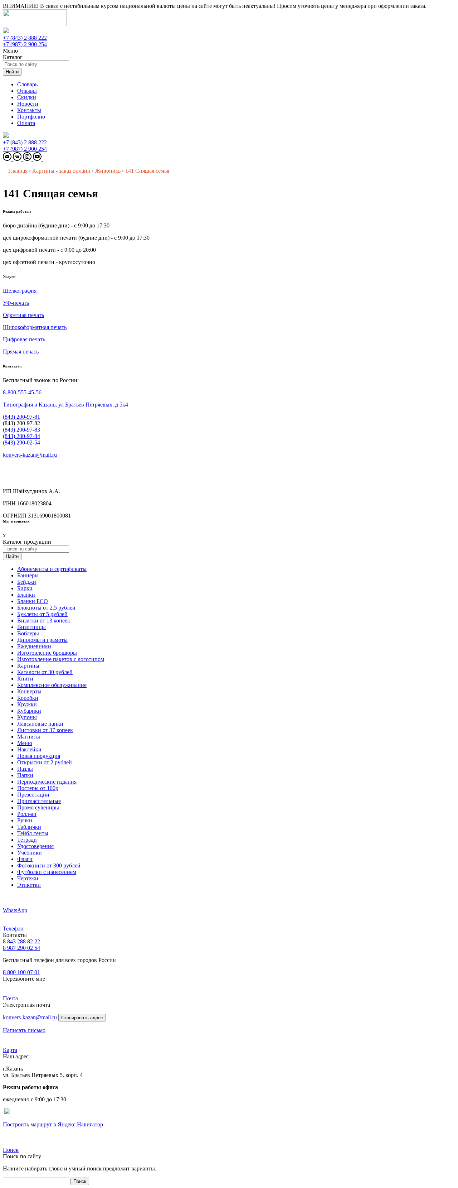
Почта (10, 998)
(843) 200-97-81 (21, 417)
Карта (10, 1050)
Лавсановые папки (40, 724)
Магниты (28, 737)
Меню (24, 743)
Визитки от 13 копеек (43, 620)
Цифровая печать (24, 339)
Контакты (29, 110)
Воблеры (28, 633)
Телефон (13, 928)
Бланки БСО (32, 601)
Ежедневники (34, 646)
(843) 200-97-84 (21, 436)
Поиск (11, 1150)
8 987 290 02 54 (21, 948)
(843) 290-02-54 (21, 442)
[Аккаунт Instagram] (28, 159)
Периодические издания (47, 782)
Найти (12, 71)
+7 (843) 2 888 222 (25, 38)
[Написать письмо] (8, 159)
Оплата (26, 123)
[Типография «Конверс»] (35, 24)
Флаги (25, 859)
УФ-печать (16, 303)
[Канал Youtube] (38, 159)
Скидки (26, 97)
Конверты (29, 691)
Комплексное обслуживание (52, 685)
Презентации (33, 795)
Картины (28, 666)
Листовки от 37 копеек (45, 730)
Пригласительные (39, 801)
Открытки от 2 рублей (44, 762)
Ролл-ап (26, 814)
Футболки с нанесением (46, 872)
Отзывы (27, 91)
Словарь (27, 84)
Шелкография (19, 291)
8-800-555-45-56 (22, 392)
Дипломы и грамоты (42, 640)
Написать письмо (24, 1030)
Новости (27, 104)
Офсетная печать (23, 315)
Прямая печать (21, 351)
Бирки (25, 588)
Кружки (27, 704)
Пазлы (25, 769)
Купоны (27, 717)
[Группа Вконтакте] (18, 159)
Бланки (26, 595)
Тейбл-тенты (32, 833)
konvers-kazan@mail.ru (30, 455)
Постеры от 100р (37, 788)
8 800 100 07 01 (21, 972)
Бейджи (26, 582)
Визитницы (31, 627)
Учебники (29, 853)
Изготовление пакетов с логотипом (60, 659)
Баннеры (28, 575)
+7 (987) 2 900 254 (25, 44)
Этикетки (29, 885)
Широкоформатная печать (35, 327)
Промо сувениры (38, 807)
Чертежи (27, 878)
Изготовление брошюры (47, 653)
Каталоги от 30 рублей (45, 672)
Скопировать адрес (82, 1017)
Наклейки (29, 749)
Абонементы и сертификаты (52, 569)
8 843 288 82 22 (21, 941)
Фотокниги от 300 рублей (49, 865)
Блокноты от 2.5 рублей (46, 608)
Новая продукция (38, 756)
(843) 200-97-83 (21, 430)
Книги (25, 678)
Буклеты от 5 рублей (42, 614)
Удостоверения (35, 846)
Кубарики (29, 711)
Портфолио (31, 117)
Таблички (29, 827)
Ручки (24, 820)
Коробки (27, 698)
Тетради (27, 840)
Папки (25, 775)
